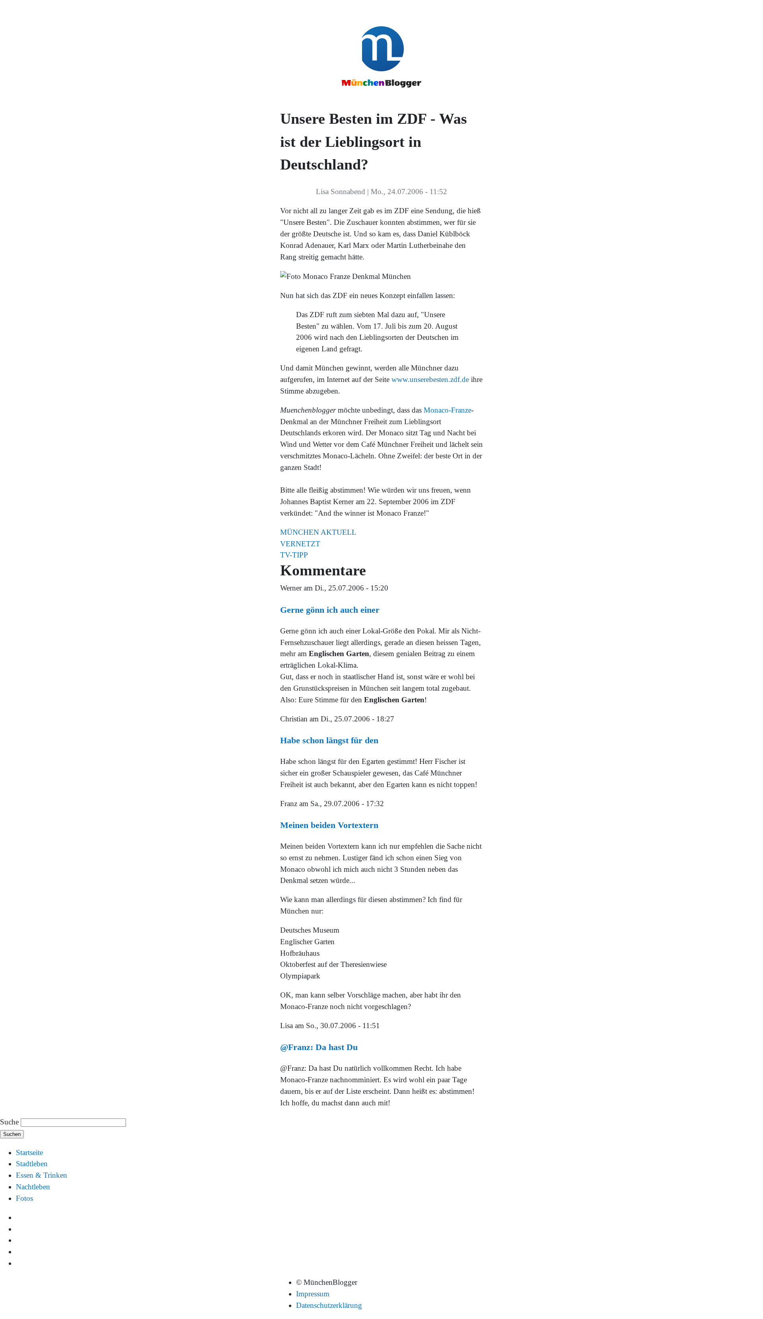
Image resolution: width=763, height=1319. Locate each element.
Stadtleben (32, 1163)
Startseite (29, 1152)
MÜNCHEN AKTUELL (318, 532)
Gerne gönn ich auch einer (330, 610)
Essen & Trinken (41, 1175)
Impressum (312, 1294)
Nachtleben (33, 1187)
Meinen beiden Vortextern (329, 825)
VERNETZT (300, 544)
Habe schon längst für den (329, 740)
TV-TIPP (294, 555)
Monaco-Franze (447, 410)
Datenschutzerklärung (329, 1305)
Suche (9, 1122)
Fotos (24, 1198)
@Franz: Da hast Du (319, 1047)
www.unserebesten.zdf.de (430, 379)
